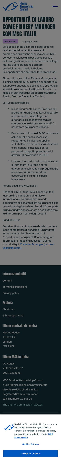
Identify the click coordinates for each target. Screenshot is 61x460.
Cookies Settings (30, 444)
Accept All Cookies (30, 453)
